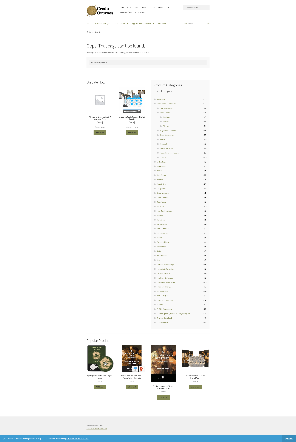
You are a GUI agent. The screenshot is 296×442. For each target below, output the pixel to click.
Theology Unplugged (165, 287)
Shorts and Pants (166, 148)
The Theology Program (166, 282)
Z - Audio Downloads (165, 300)
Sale (158, 260)
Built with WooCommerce (96, 429)
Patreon (152, 7)
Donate (160, 7)
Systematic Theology (165, 264)
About (129, 7)
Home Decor (165, 112)
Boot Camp (161, 175)
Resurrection (162, 255)
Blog (136, 7)
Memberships (162, 224)
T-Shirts (163, 157)
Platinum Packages (102, 23)
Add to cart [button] (100, 132)
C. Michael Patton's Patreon (77, 438)
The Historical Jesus (165, 278)
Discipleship (161, 202)
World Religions (163, 296)
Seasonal (163, 144)
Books (159, 171)
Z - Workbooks (162, 322)
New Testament (163, 229)
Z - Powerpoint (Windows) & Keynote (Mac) (174, 313)
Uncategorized (162, 291)
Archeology (161, 162)
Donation (162, 23)
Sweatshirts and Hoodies (169, 153)
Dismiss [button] (290, 438)
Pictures (166, 121)
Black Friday (161, 166)
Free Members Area (164, 211)
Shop (88, 23)
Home (122, 7)
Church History (162, 184)
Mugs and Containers (168, 130)
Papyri (162, 139)
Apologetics (161, 99)
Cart (168, 7)
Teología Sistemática (165, 269)
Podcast (144, 7)
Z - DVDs (160, 305)
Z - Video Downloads (165, 318)
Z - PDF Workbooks (164, 309)
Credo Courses (119, 23)
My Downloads (140, 12)
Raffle (159, 251)
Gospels (160, 215)
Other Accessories (167, 135)
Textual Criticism (163, 273)
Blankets (166, 117)
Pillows (166, 126)
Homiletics (161, 220)
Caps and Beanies (166, 108)
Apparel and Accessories (141, 23)
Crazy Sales (161, 188)
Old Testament (163, 233)
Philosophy (161, 246)
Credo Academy (163, 193)
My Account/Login (126, 12)
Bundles (160, 179)
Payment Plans (163, 242)
